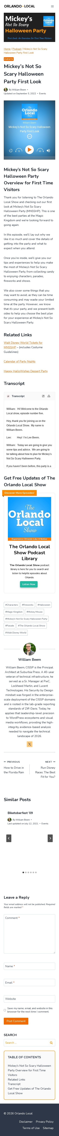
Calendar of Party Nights (19, 361)
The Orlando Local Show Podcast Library (29, 553)
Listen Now (28, 584)
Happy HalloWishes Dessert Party (26, 371)
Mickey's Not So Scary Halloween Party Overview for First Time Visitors (29, 1070)
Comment (12, 918)
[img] (29, 136)
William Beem (19, 89)
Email (9, 983)
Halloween (44, 604)
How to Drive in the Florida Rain (14, 767)
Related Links (16, 1079)
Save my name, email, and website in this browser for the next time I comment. (30, 1010)
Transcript (14, 1084)
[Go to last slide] (8, 838)
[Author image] (6, 90)
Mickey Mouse (34, 611)
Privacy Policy (44, 1122)
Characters (11, 604)
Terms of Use (31, 1128)
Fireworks (27, 604)
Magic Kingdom (13, 611)
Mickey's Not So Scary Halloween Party (26, 618)
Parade (9, 625)
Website (10, 999)
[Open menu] (52, 6)
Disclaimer (26, 1122)
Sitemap (48, 1128)
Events (8, 59)
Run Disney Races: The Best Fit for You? (45, 769)
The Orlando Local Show (31, 625)
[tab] (23, 872)
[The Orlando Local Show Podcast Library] (29, 540)
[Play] (30, 149)
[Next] (50, 838)
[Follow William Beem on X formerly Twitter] (29, 744)
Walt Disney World (15, 632)
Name (10, 966)
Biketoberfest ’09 (20, 813)
